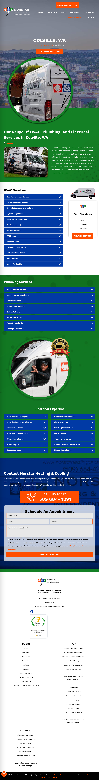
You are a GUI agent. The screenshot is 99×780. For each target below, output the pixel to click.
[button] (67, 5)
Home (37, 45)
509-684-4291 (49, 602)
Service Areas (47, 45)
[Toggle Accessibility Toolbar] (3, 774)
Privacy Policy (73, 546)
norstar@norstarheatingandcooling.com (49, 606)
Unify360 (54, 777)
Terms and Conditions (68, 775)
